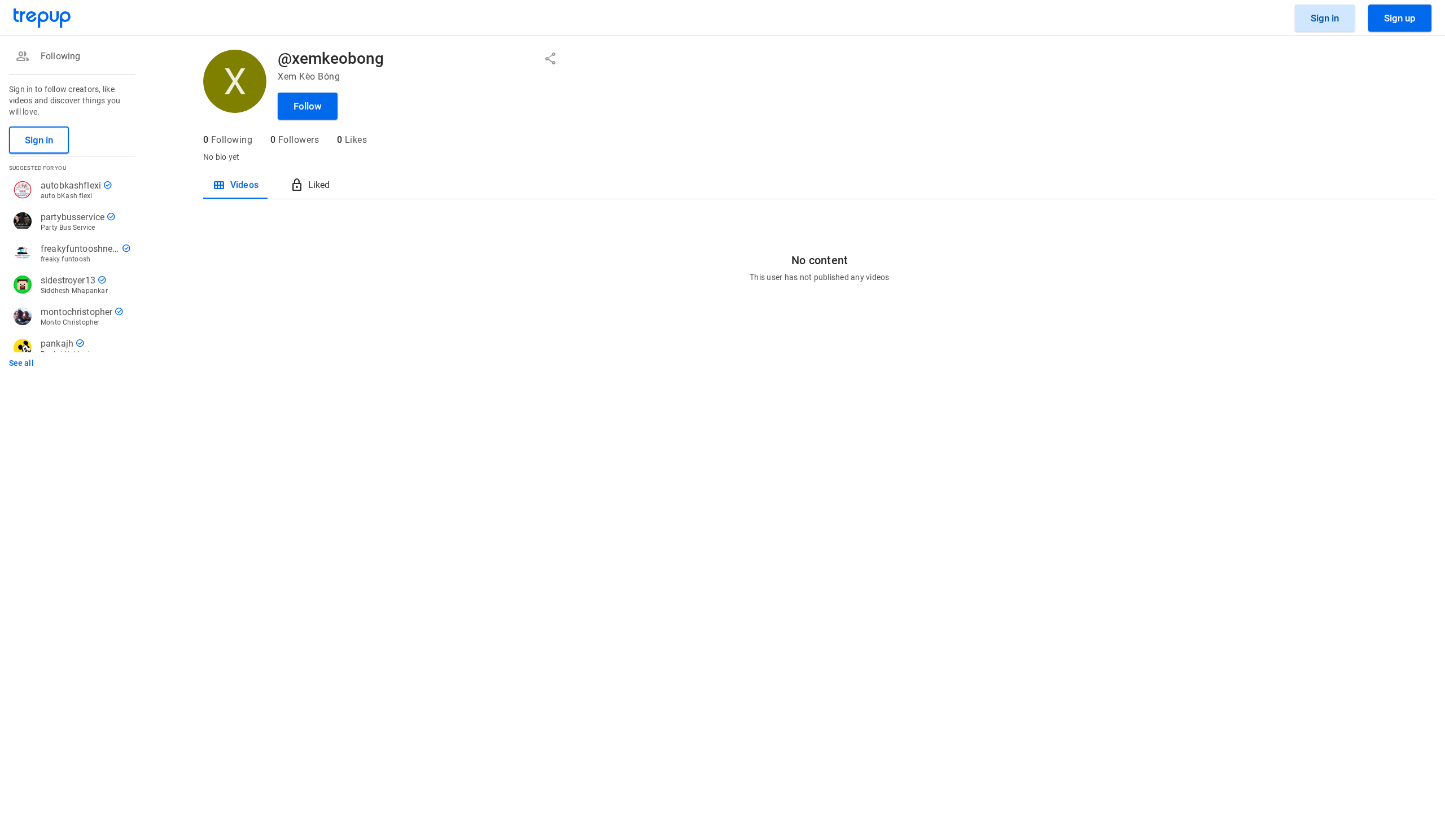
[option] (70, 56)
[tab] (235, 185)
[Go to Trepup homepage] (42, 18)
